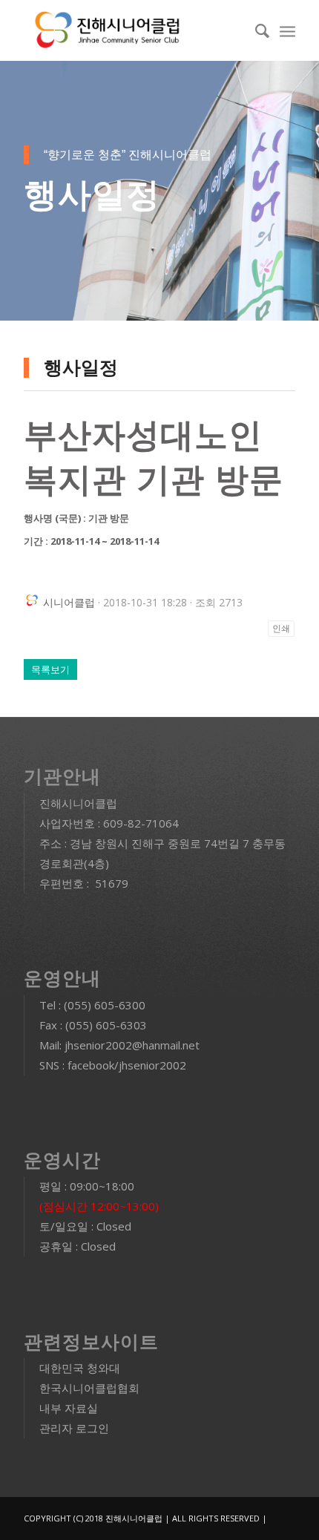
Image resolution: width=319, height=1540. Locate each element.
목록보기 (50, 669)
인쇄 (281, 628)
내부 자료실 (68, 1407)
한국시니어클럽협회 (89, 1387)
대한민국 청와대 (79, 1367)
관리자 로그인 (74, 1428)
